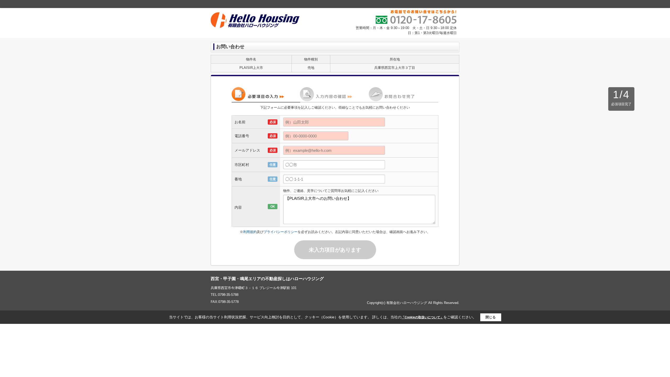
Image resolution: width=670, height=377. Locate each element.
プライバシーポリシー (281, 232)
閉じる (490, 317)
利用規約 (250, 232)
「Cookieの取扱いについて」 (422, 317)
